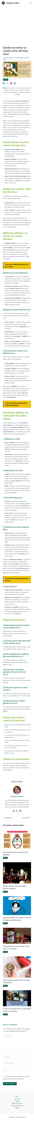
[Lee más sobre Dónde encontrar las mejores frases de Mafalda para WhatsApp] (17, 905)
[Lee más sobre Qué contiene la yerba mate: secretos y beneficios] (17, 966)
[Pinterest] (11, 83)
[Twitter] (7, 83)
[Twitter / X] (17, 811)
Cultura (6, 79)
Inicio (17, 1096)
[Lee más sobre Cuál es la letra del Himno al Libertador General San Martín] (17, 998)
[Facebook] (4, 83)
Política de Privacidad (17, 1105)
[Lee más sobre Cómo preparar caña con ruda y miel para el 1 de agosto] (17, 935)
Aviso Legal (17, 1099)
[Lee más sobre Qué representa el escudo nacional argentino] (17, 840)
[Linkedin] (15, 83)
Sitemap (17, 1107)
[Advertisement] (17, 24)
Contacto (17, 1101)
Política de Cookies (17, 1103)
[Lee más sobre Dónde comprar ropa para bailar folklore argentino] (17, 872)
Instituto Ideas (13, 3)
